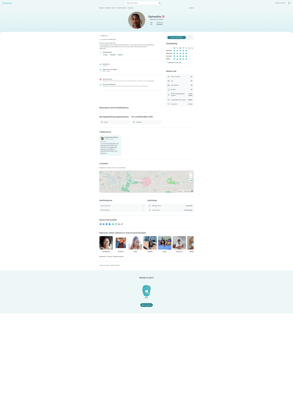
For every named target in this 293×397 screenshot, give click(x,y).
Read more (104, 153)
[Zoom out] (190, 176)
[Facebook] (100, 224)
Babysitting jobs (118, 256)
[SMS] (116, 224)
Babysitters (102, 256)
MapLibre (180, 191)
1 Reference (104, 35)
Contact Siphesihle (176, 37)
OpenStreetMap (187, 191)
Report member (105, 265)
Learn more (151, 80)
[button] (110, 145)
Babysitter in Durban (156, 19)
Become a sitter (280, 3)
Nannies (109, 256)
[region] (146, 182)
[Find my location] (190, 180)
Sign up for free (115, 265)
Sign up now (146, 305)
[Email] (119, 224)
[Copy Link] (122, 224)
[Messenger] (110, 224)
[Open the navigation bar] (289, 3)
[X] (103, 224)
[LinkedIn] (106, 224)
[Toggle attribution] (192, 191)
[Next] (193, 244)
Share (192, 8)
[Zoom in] (190, 173)
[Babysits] (7, 3)
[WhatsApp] (113, 224)
